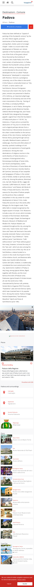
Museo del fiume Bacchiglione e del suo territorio (22, 482)
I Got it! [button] (9, 583)
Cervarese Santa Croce (18, 479)
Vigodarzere (11, 401)
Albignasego (16, 423)
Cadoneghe (11, 391)
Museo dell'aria (17, 461)
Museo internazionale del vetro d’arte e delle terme (22, 471)
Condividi (14, 27)
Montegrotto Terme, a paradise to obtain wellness (22, 549)
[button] (31, 363)
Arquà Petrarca (16, 522)
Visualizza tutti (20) (27, 382)
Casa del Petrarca (18, 524)
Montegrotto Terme (18, 468)
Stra (14, 448)
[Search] (12, 2)
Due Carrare (16, 459)
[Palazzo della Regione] (17, 353)
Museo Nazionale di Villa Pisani (22, 450)
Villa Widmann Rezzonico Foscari (20, 535)
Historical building (7, 365)
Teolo (14, 511)
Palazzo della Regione (10, 368)
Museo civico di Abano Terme (22, 440)
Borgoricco (15, 500)
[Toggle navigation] (3, 2)
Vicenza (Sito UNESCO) (18, 557)
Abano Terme (16, 438)
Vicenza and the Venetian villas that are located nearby (22, 560)
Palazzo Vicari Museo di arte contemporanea (21, 514)
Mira (14, 532)
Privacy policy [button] (21, 579)
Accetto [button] (25, 583)
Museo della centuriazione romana (21, 503)
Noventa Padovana (12, 412)
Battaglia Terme (16, 489)
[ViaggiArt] (8, 2)
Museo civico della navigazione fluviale (22, 493)
